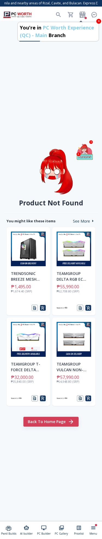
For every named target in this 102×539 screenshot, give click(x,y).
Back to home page (47, 421)
